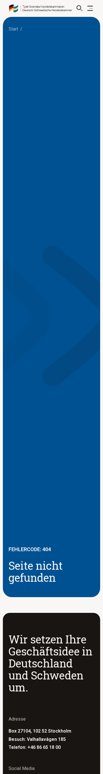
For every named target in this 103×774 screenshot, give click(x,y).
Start (13, 29)
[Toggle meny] (90, 8)
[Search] (79, 8)
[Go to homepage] (40, 8)
